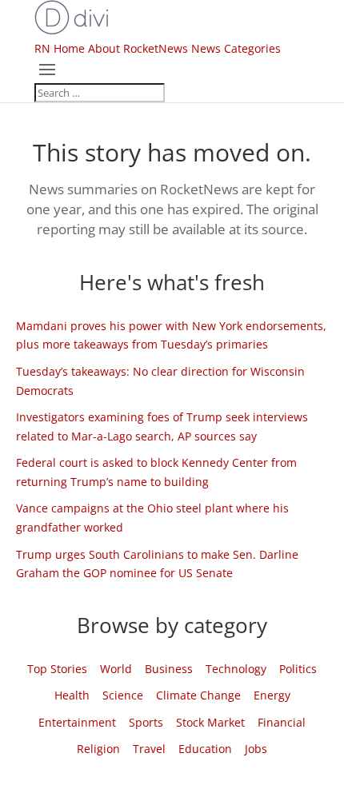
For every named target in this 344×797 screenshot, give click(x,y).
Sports (146, 722)
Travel (149, 748)
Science (122, 695)
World (116, 668)
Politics (298, 668)
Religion (98, 748)
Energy (272, 695)
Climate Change (198, 695)
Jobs (256, 748)
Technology (236, 668)
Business (169, 668)
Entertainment (77, 722)
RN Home (59, 48)
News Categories (236, 48)
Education (205, 748)
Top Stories (57, 668)
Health (72, 695)
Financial (282, 722)
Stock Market (210, 722)
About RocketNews (138, 48)
